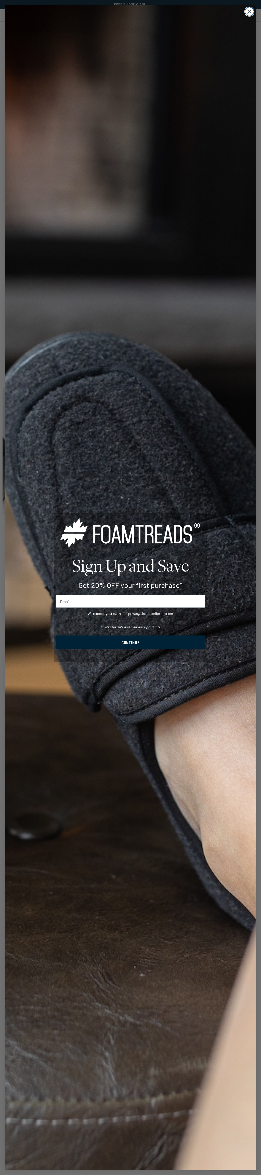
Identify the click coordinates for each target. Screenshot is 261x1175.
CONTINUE (131, 642)
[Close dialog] (249, 11)
